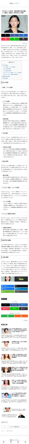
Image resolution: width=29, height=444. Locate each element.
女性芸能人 (5, 298)
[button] (23, 39)
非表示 (12, 62)
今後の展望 (5, 78)
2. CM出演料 (7, 68)
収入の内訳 (5, 65)
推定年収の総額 (6, 76)
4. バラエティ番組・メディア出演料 (12, 72)
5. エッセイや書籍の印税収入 (10, 74)
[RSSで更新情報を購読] (21, 316)
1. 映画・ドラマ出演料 (9, 67)
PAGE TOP (27, 429)
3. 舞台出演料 (7, 70)
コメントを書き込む (14, 426)
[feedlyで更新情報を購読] (7, 316)
